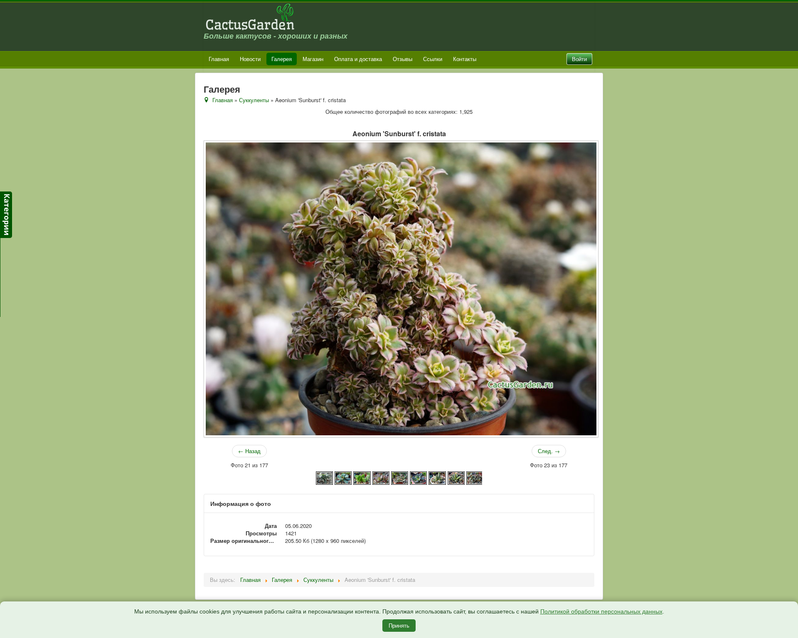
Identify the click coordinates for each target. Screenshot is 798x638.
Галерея (281, 59)
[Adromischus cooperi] (343, 477)
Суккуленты (254, 100)
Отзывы (402, 59)
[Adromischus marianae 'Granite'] (437, 477)
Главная (219, 59)
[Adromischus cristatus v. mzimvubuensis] (361, 477)
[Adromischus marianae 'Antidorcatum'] (399, 477)
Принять (399, 625)
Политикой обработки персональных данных (601, 611)
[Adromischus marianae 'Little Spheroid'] (474, 477)
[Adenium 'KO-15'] (324, 477)
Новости (250, 59)
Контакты (464, 59)
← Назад (249, 451)
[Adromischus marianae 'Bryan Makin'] (418, 477)
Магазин (313, 59)
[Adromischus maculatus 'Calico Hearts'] (380, 477)
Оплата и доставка (358, 59)
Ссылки (432, 59)
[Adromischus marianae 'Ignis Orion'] (456, 477)
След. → (549, 451)
